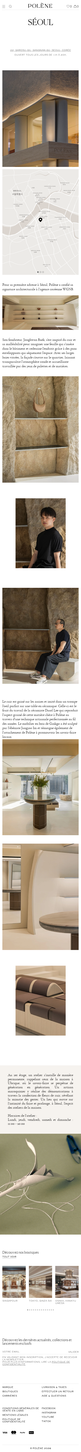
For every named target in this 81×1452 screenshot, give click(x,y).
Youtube (48, 1417)
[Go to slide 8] (41, 1309)
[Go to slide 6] (37, 1309)
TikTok (46, 1421)
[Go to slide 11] (47, 1309)
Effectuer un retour (58, 1392)
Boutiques (10, 1392)
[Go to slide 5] (35, 1309)
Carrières (9, 1396)
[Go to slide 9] (43, 1309)
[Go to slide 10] (45, 1309)
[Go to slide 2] (40, 272)
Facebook (48, 1408)
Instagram (49, 1413)
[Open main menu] (4, 6)
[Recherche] (10, 6)
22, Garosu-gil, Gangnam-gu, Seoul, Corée (40, 50)
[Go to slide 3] (43, 272)
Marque (7, 1387)
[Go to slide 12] (49, 1309)
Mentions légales (15, 1415)
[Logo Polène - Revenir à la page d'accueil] (40, 5)
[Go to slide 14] (53, 1309)
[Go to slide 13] (51, 1309)
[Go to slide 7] (39, 1309)
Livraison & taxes (54, 1387)
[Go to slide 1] (38, 272)
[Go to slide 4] (33, 1309)
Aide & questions (54, 1396)
